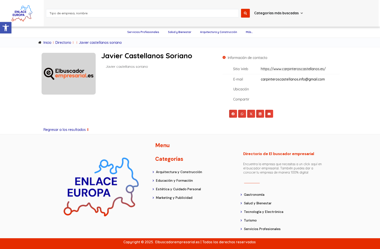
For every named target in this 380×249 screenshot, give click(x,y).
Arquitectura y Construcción (218, 32)
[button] (5, 27)
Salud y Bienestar (179, 32)
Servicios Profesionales (143, 32)
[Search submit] (245, 13)
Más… (249, 32)
